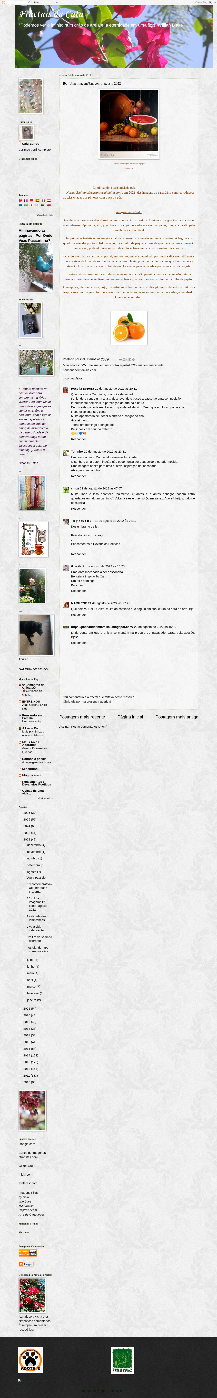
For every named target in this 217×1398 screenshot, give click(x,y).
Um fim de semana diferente (39, 939)
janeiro (32, 1000)
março (31, 986)
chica (75, 488)
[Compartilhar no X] (127, 359)
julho (30, 960)
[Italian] (44, 200)
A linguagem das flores (36, 762)
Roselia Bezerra (82, 388)
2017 (27, 1035)
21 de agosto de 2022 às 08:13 (115, 520)
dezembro (34, 845)
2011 (27, 1075)
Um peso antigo (32, 721)
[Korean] (37, 204)
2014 (27, 1055)
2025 (27, 819)
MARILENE (79, 603)
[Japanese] (32, 204)
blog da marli (31, 775)
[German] (32, 200)
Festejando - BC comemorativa (37, 949)
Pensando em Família (32, 717)
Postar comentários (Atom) (89, 726)
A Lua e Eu (30, 728)
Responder (78, 439)
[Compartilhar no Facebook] (130, 359)
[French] (26, 200)
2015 (27, 1048)
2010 (27, 1082)
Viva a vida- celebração (35, 928)
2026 (27, 812)
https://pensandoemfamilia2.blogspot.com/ (102, 627)
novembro (34, 852)
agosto (32, 872)
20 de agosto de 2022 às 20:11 (116, 388)
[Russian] (21, 204)
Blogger (132, 1391)
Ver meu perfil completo (35, 149)
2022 (27, 839)
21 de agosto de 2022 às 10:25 (104, 566)
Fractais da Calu (51, 14)
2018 (27, 1028)
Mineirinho (30, 769)
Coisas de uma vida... (33, 792)
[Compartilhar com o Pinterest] (133, 359)
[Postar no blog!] (123, 359)
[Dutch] (49, 200)
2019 (27, 1022)
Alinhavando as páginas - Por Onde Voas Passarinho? (35, 235)
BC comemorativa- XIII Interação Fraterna (39, 887)
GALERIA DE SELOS (33, 669)
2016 (27, 1042)
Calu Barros (30, 143)
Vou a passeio (36, 877)
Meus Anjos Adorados (30, 743)
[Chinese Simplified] (49, 204)
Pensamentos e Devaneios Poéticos (95, 544)
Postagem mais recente (82, 717)
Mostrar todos (45, 798)
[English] (21, 200)
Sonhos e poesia (34, 759)
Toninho (77, 451)
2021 (27, 1008)
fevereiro (33, 993)
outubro (32, 858)
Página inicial (130, 717)
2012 (27, 1069)
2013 (27, 1062)
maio (31, 973)
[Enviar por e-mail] (120, 359)
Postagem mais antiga (176, 717)
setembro (34, 865)
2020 (27, 1015)
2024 (27, 826)
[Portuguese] (26, 204)
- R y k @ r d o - (82, 520)
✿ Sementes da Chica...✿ (33, 686)
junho (31, 966)
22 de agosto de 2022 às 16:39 (155, 627)
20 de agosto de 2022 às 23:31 (105, 451)
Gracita (76, 566)
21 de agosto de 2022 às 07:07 (101, 488)
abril (30, 980)
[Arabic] (43, 204)
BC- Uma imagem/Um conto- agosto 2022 (36, 904)
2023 (27, 833)
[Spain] (38, 200)
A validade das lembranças (36, 918)
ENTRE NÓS (31, 701)
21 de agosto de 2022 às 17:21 (109, 603)
